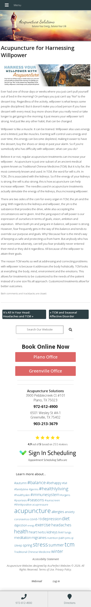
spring (27, 545)
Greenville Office (45, 371)
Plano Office (45, 357)
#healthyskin (22, 495)
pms (67, 538)
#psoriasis (20, 500)
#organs (65, 495)
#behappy (53, 483)
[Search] (70, 330)
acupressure (40, 504)
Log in (56, 581)
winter (57, 551)
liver (61, 532)
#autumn (20, 483)
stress (40, 544)
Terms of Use (46, 569)
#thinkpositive (23, 504)
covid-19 (35, 519)
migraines (39, 537)
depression (51, 518)
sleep (18, 545)
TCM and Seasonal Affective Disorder (63, 314)
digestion (20, 525)
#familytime (21, 489)
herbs (42, 532)
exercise (43, 525)
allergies (57, 511)
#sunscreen (52, 500)
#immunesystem (44, 494)
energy (31, 525)
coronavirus (21, 519)
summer (56, 545)
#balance (36, 482)
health (21, 531)
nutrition (52, 538)
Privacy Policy (63, 569)
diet (66, 518)
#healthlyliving (53, 489)
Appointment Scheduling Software (47, 460)
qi (72, 538)
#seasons (35, 499)
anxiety (70, 512)
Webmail (37, 581)
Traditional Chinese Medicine (32, 552)
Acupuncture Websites (19, 566)
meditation (22, 537)
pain (62, 538)
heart (33, 532)
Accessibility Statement (45, 559)
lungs (68, 532)
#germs (33, 489)
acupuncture (32, 510)
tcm (69, 544)
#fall (64, 483)
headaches (61, 524)
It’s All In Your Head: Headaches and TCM (18, 314)
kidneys (52, 532)
